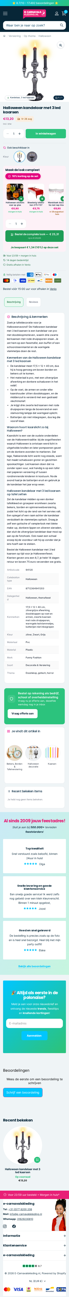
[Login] (56, 13)
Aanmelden (34, 1035)
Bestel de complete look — (37, 236)
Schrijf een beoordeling (22, 1092)
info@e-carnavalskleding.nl (26, 1214)
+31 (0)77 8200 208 (20, 1209)
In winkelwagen (46, 133)
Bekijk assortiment (5, 13)
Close (34, 1235)
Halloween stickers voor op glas (15, 203)
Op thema (29, 35)
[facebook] (14, 1226)
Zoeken (62, 25)
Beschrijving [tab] (14, 302)
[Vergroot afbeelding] (60, 44)
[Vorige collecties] (10, 738)
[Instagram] (5, 1226)
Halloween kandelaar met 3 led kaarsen (22, 1171)
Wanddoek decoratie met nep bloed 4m (57, 203)
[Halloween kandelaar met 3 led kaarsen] (19, 156)
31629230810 (25, 1218)
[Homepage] (4, 35)
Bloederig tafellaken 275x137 (36, 203)
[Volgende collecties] (10, 775)
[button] (19, 133)
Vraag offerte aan (23, 713)
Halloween (45, 35)
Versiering (15, 35)
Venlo (53, 288)
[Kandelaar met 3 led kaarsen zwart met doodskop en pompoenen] (32, 156)
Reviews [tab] (33, 302)
